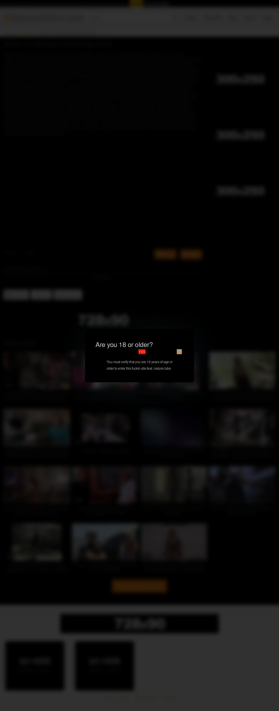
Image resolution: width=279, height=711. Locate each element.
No (179, 351)
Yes (141, 351)
